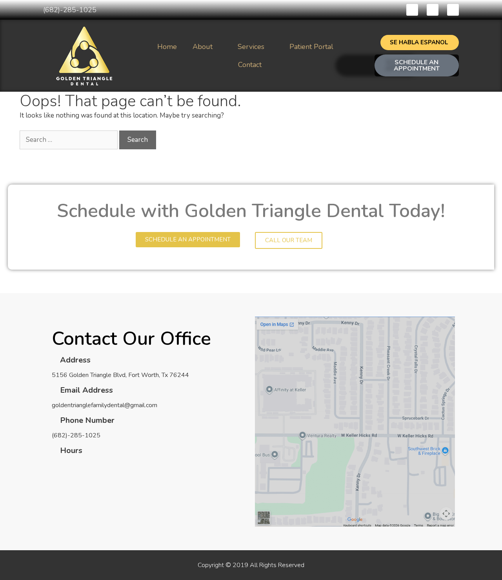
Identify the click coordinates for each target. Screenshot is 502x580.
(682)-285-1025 (69, 9)
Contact (250, 64)
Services (251, 46)
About (203, 46)
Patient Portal (311, 46)
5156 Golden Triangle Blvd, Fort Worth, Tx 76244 (120, 375)
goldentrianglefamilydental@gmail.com (104, 405)
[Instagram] (432, 10)
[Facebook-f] (412, 10)
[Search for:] (69, 139)
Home (167, 46)
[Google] (453, 10)
